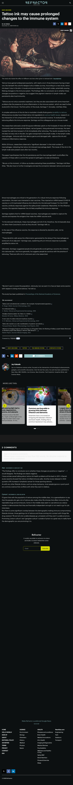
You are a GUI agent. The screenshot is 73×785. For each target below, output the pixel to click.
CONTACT (5, 751)
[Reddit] (65, 23)
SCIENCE (22, 729)
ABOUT (4, 737)
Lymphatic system (55, 348)
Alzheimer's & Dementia (30, 389)
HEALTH (40, 729)
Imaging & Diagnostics (44, 743)
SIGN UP (4, 735)
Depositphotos (57, 78)
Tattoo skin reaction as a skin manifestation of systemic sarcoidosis (22, 323)
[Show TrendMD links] (70, 338)
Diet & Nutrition (42, 758)
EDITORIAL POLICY (8, 740)
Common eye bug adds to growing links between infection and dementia (34, 410)
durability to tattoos (59, 112)
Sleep (39, 763)
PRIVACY (5, 748)
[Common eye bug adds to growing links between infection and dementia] (36, 395)
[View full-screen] (71, 30)
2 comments (40, 356)
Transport (58, 740)
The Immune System (38, 348)
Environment (24, 732)
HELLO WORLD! (7, 732)
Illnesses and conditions (45, 732)
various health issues (52, 115)
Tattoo (24, 348)
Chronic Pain (58, 390)
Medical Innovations (43, 737)
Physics (22, 745)
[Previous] (5, 406)
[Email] (69, 23)
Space (22, 748)
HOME (4, 729)
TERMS (4, 745)
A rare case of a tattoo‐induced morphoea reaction (17, 319)
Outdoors (58, 737)
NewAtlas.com (59, 729)
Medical (22, 743)
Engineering (59, 732)
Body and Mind (6, 10)
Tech (56, 735)
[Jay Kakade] (6, 367)
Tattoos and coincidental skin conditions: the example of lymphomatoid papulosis (26, 304)
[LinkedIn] (62, 23)
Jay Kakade (15, 364)
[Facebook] (54, 23)
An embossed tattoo (8, 309)
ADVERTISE (5, 743)
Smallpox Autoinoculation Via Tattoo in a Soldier (16, 314)
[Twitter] (58, 23)
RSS (3, 753)
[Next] (68, 406)
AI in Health (41, 740)
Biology (22, 735)
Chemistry (23, 737)
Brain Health (41, 735)
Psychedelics (41, 748)
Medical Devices (42, 745)
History (22, 740)
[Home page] (36, 3)
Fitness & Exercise (43, 760)
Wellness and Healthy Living (44, 751)
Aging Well (40, 755)
